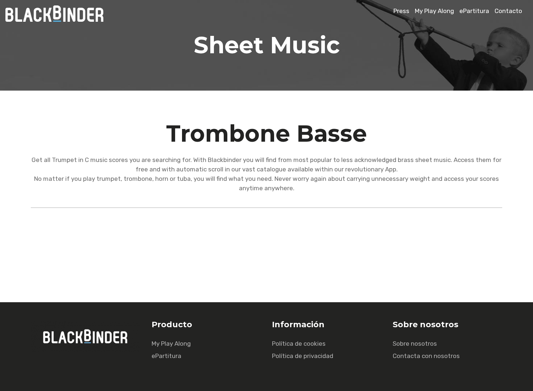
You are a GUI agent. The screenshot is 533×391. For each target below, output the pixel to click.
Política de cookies (299, 343)
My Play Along (434, 10)
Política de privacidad (302, 355)
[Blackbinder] (58, 19)
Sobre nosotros (415, 343)
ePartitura (474, 10)
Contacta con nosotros (426, 355)
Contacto (508, 10)
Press (401, 10)
